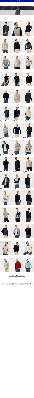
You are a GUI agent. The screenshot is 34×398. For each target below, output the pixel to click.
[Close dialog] (32, 187)
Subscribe (25, 206)
